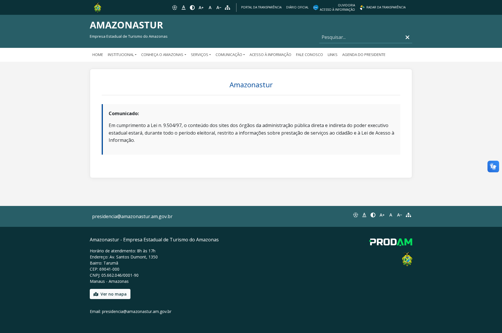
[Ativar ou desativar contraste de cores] (192, 7)
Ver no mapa (114, 294)
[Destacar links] (183, 7)
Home (97, 54)
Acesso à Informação (270, 54)
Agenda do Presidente (364, 54)
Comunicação (229, 54)
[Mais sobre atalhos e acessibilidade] (355, 215)
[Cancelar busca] (407, 37)
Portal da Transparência (261, 7)
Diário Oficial (297, 7)
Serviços (199, 54)
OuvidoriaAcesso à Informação (337, 7)
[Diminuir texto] (219, 7)
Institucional (121, 54)
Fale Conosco (309, 54)
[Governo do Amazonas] (97, 7)
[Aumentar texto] (201, 7)
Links (333, 54)
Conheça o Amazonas (162, 54)
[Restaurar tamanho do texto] (210, 7)
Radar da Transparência (386, 7)
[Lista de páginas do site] (408, 215)
